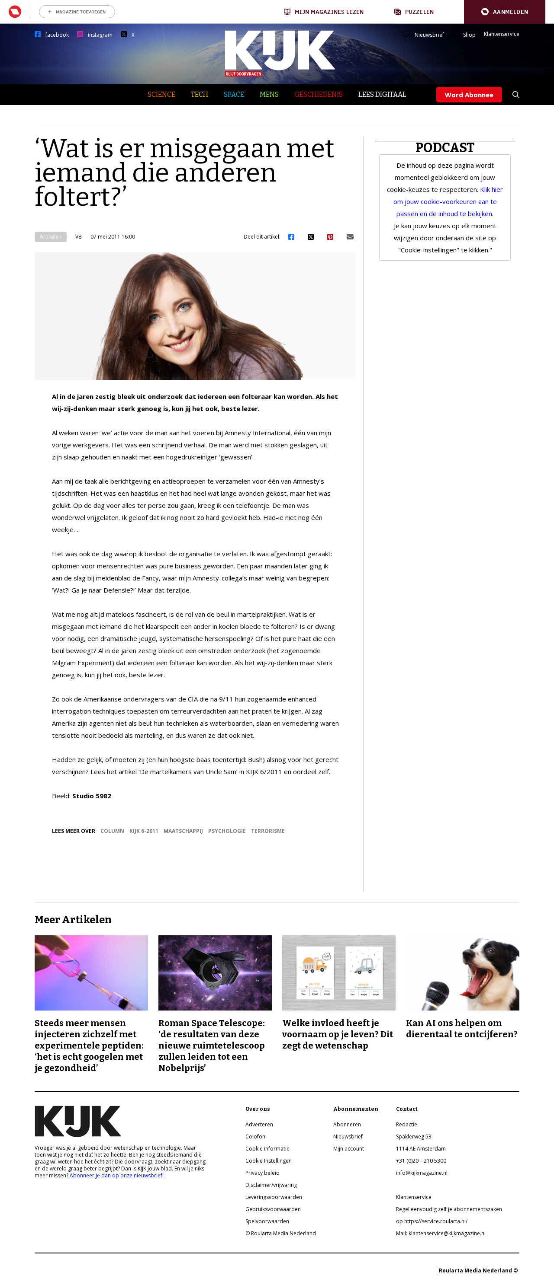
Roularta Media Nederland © (479, 1270)
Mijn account (348, 1148)
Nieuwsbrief (429, 35)
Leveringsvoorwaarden (273, 1197)
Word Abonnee (469, 94)
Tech (199, 94)
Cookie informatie (267, 1148)
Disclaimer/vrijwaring (271, 1185)
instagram (100, 35)
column (112, 831)
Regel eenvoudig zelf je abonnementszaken (449, 1209)
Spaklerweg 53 (414, 1136)
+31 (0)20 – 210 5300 (421, 1160)
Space (234, 94)
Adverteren (259, 1124)
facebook (57, 35)
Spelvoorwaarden (267, 1221)
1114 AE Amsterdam (421, 1148)
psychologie (227, 831)
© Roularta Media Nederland (280, 1233)
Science (161, 94)
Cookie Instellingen (268, 1160)
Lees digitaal (382, 94)
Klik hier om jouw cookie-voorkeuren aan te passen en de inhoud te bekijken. (448, 201)
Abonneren (347, 1124)
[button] (504, 12)
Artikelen (50, 236)
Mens (269, 94)
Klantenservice (501, 34)
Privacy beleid (262, 1172)
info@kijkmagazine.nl (422, 1172)
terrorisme (268, 831)
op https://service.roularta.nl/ (431, 1221)
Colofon (255, 1136)
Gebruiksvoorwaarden (273, 1209)
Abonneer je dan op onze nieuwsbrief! (117, 1175)
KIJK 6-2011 (143, 831)
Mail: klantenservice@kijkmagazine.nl (441, 1233)
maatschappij (183, 831)
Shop (469, 35)
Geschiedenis (318, 94)
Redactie (406, 1124)
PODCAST (445, 148)
